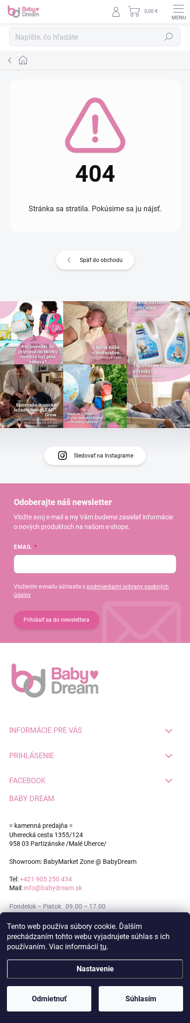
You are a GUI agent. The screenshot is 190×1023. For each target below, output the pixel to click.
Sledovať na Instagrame (103, 455)
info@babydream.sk (53, 888)
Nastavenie (95, 968)
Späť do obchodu (101, 260)
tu (103, 946)
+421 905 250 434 (46, 879)
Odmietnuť (49, 998)
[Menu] (178, 11)
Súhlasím (140, 998)
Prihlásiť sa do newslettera (56, 620)
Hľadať (169, 37)
